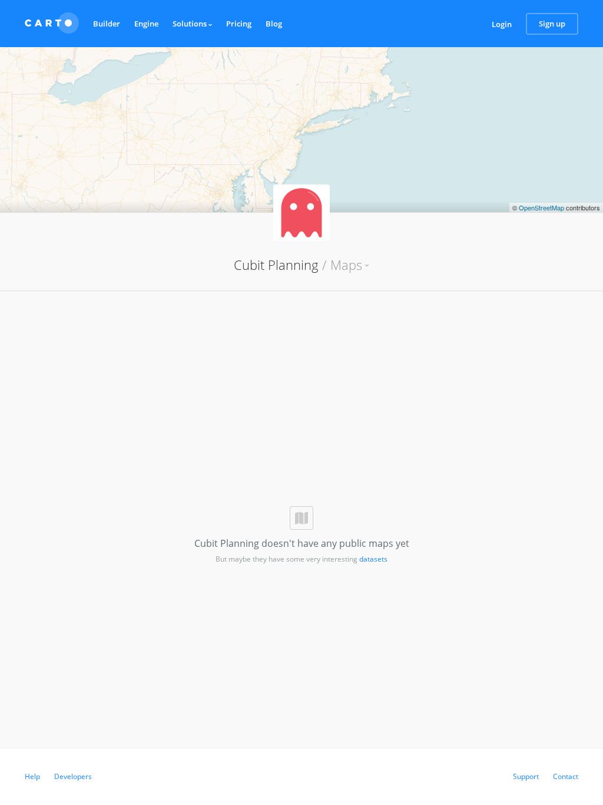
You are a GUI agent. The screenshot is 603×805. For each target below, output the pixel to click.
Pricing (238, 23)
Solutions (190, 23)
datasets (373, 559)
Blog (274, 23)
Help (32, 776)
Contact (565, 776)
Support (526, 776)
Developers (73, 776)
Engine (146, 23)
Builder (106, 23)
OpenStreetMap (541, 207)
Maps (346, 264)
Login (502, 24)
